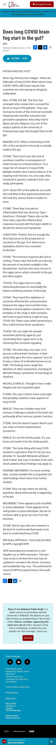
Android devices (13, 718)
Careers (9, 708)
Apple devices (12, 716)
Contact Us (11, 706)
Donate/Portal (43, 4)
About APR (11, 704)
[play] (4, 741)
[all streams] (52, 741)
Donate (28, 637)
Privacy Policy (12, 693)
